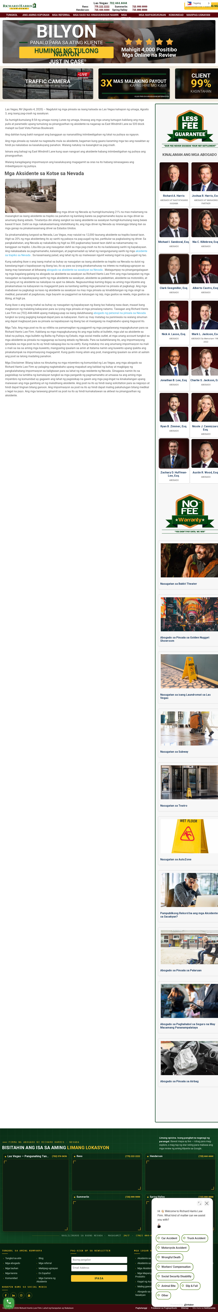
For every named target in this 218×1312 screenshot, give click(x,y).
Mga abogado (12, 1263)
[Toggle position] (199, 1203)
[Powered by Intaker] (189, 1305)
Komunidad (11, 1278)
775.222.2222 (101, 6)
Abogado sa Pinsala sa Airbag (179, 1081)
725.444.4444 (101, 10)
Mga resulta (126, 16)
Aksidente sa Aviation (148, 1258)
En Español (44, 1273)
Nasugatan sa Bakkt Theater (178, 583)
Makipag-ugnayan (48, 1268)
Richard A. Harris (174, 195)
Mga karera (11, 1273)
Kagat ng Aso (144, 1281)
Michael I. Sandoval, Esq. (173, 242)
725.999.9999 (139, 6)
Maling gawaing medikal (150, 1286)
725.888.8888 (139, 10)
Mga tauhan (11, 1268)
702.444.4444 (118, 3)
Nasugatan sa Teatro (173, 805)
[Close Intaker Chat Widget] (206, 1203)
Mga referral (45, 1263)
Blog (41, 1258)
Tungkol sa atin (13, 1258)
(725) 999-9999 (132, 1197)
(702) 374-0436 (59, 1156)
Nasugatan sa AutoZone (175, 859)
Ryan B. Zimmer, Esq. (173, 426)
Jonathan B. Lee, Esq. (173, 380)
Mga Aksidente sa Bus (149, 1268)
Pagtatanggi (141, 1308)
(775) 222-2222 (132, 1156)
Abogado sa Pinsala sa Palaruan (180, 970)
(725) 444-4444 (205, 1156)
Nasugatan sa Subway (174, 751)
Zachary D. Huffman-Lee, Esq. (173, 474)
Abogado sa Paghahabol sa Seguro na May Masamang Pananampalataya (187, 1026)
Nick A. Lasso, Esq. (174, 334)
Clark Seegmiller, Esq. (174, 288)
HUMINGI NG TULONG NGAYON (66, 52)
